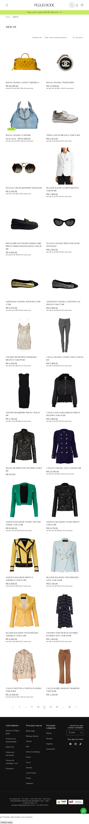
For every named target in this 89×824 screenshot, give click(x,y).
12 (51, 707)
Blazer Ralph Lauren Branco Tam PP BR (62, 189)
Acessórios (50, 749)
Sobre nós (10, 747)
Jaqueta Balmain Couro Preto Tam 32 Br (62, 523)
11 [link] (44, 707)
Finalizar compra (6, 822)
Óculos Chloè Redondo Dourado (24, 188)
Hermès (29, 768)
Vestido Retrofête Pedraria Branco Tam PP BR (21, 358)
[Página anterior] (13, 707)
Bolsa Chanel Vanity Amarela (22, 83)
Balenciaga (30, 731)
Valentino (29, 783)
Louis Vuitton (31, 773)
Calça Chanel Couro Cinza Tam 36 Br (64, 358)
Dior (27, 746)
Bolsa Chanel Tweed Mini (60, 83)
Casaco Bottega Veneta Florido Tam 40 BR (23, 689)
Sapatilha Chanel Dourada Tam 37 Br (23, 303)
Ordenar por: (37, 37)
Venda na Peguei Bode (12, 732)
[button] (71, 5)
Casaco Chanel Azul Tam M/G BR (63, 468)
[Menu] (7, 5)
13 (57, 707)
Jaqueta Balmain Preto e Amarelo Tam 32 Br (19, 578)
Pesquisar (10, 768)
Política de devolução (10, 753)
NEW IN (15, 17)
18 (69, 707)
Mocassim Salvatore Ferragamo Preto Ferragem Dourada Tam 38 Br (23, 246)
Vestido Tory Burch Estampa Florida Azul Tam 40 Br (62, 634)
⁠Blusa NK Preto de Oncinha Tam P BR (24, 469)
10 (38, 707)
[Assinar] (80, 732)
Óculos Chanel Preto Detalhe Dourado (63, 244)
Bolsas (49, 733)
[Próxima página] (75, 707)
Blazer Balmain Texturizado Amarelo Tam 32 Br (22, 634)
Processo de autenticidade (11, 740)
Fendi (28, 757)
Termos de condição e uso (12, 761)
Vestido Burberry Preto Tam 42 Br (23, 414)
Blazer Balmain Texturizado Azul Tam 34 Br (62, 578)
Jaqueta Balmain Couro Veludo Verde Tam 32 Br (23, 523)
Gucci (28, 762)
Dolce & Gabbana (33, 752)
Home (8, 17)
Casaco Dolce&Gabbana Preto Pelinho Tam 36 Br (63, 414)
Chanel (29, 741)
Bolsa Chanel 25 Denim (18, 135)
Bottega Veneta (32, 736)
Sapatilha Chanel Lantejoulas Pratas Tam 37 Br (63, 303)
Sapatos (49, 744)
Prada (28, 778)
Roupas (49, 738)
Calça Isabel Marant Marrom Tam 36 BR (62, 689)
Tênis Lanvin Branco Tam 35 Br (63, 135)
